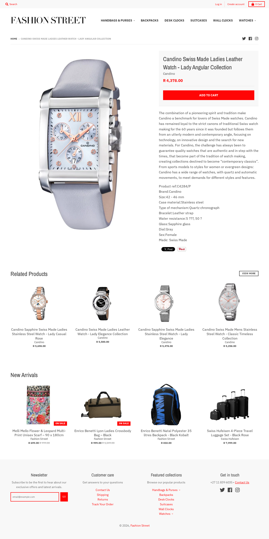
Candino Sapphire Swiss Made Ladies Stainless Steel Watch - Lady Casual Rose (39, 333)
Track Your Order (102, 504)
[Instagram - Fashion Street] (256, 38)
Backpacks (166, 495)
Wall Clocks (166, 509)
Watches (164, 514)
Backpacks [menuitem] (149, 20)
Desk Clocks (166, 499)
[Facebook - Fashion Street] (250, 38)
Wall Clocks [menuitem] (223, 20)
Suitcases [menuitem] (198, 20)
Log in (218, 4)
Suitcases (166, 504)
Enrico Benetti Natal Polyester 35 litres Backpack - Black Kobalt (166, 433)
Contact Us (103, 490)
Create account (235, 4)
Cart (258, 4)
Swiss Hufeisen (230, 439)
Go (64, 496)
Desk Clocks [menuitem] (174, 20)
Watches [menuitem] (246, 20)
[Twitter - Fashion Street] (244, 38)
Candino (169, 74)
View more (249, 273)
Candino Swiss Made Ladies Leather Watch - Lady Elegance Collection (102, 331)
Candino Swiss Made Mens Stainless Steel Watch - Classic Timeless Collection (229, 333)
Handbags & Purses (165, 490)
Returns (103, 499)
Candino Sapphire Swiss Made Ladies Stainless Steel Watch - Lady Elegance (166, 333)
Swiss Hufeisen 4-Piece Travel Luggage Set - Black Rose (230, 433)
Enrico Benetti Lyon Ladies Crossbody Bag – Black (102, 433)
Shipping (102, 495)
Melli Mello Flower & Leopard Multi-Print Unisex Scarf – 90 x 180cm (39, 433)
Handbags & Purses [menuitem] (116, 20)
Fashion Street (39, 439)
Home (14, 38)
